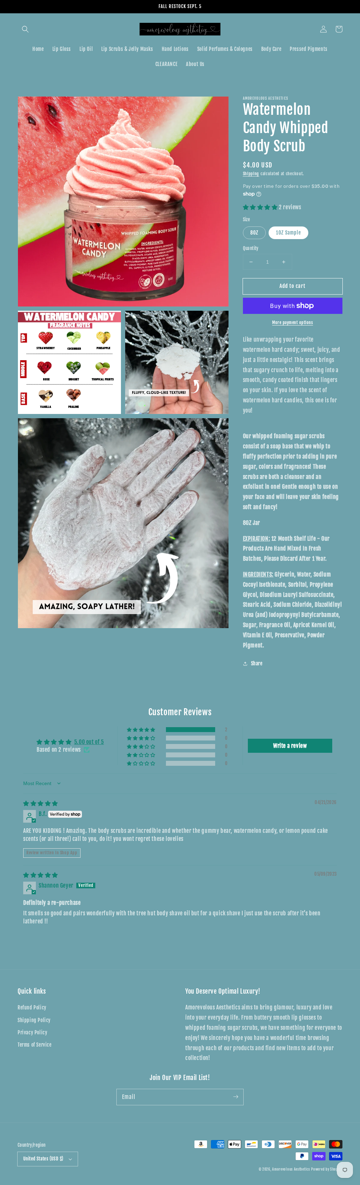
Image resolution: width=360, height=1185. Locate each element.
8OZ (254, 233)
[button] (25, 29)
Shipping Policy (34, 1020)
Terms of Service (35, 1045)
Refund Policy (32, 1007)
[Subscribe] (235, 1097)
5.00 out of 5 (89, 741)
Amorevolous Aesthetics (291, 1169)
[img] (40, 803)
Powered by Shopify (326, 1169)
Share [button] (257, 663)
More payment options (292, 322)
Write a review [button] (290, 745)
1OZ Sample (288, 233)
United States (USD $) (43, 1158)
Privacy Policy (32, 1032)
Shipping (251, 173)
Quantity (251, 248)
